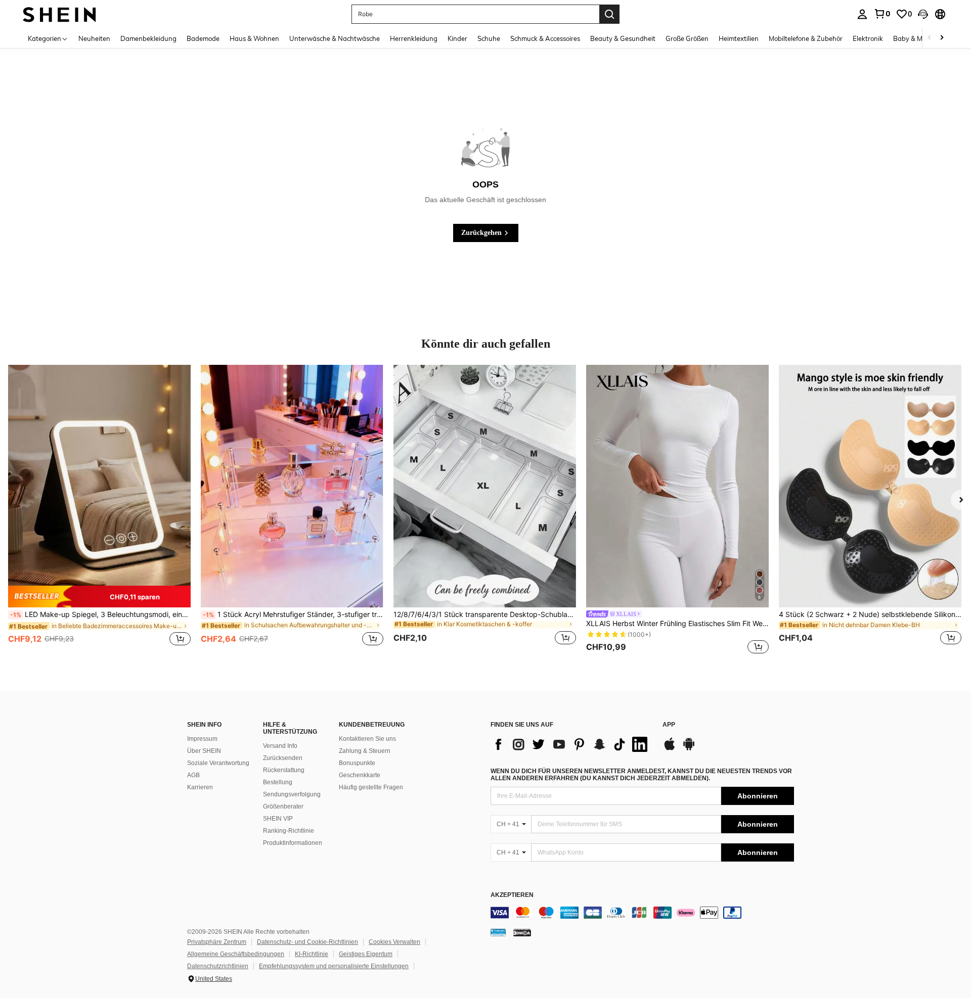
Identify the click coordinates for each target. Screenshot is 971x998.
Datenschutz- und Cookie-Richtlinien (307, 941)
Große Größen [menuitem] (687, 38)
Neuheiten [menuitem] (94, 38)
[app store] (670, 748)
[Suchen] (609, 14)
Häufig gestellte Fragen (371, 787)
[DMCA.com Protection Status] (522, 932)
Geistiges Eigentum (365, 954)
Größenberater (283, 806)
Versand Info (280, 745)
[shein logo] (59, 14)
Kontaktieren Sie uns (367, 738)
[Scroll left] (929, 38)
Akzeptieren (512, 895)
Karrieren (200, 787)
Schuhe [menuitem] (488, 38)
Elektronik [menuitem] (868, 38)
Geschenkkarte (359, 775)
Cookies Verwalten (394, 941)
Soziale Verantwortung (218, 763)
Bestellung (277, 782)
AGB (193, 775)
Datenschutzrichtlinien (217, 966)
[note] (99, 596)
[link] (882, 14)
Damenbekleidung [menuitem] (148, 38)
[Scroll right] (941, 38)
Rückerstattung (283, 770)
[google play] (689, 748)
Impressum (202, 738)
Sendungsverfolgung (292, 794)
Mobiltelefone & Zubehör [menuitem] (806, 38)
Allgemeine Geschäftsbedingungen (235, 954)
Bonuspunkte (357, 763)
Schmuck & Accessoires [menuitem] (545, 38)
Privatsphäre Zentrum (216, 941)
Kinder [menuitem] (457, 38)
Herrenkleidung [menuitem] (413, 38)
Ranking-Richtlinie (288, 830)
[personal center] (862, 14)
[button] (923, 14)
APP (669, 725)
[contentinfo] (642, 913)
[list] (571, 744)
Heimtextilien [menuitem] (739, 38)
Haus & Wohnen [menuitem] (254, 38)
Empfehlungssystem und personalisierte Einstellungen (334, 966)
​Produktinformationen (292, 842)
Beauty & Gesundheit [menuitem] (622, 38)
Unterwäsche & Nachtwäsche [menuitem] (334, 38)
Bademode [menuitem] (203, 38)
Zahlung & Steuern (364, 750)
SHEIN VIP (278, 818)
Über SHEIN (204, 750)
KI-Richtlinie (311, 954)
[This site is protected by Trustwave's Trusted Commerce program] (498, 932)
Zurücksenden (282, 758)
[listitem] (99, 511)
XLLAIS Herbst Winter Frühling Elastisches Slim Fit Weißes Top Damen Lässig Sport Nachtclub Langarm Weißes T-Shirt (677, 624)
